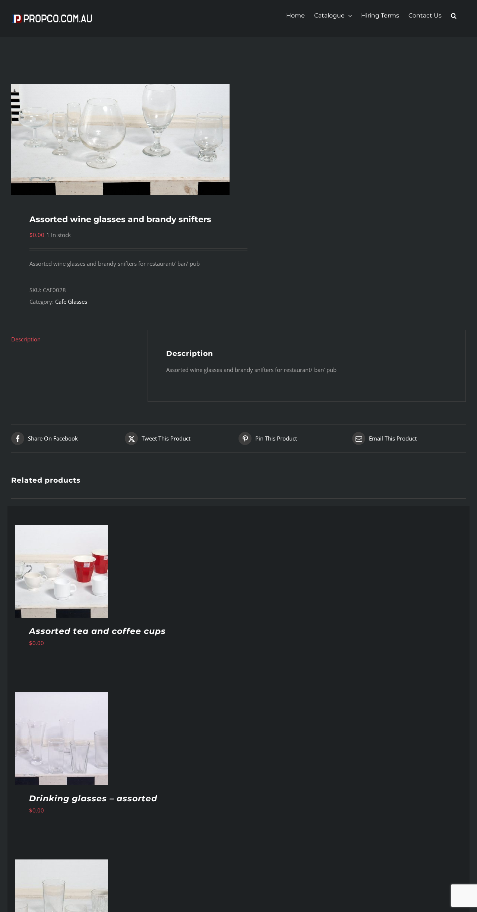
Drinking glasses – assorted (93, 798)
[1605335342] (120, 139)
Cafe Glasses (71, 301)
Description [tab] (26, 339)
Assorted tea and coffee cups (97, 631)
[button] (454, 15)
